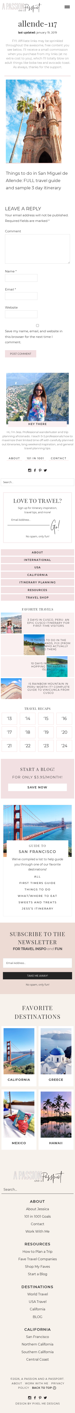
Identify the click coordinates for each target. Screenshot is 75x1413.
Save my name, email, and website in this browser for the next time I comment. (33, 336)
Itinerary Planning (37, 582)
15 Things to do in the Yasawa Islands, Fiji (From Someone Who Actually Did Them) (48, 645)
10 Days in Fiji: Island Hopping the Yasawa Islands (48, 666)
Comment (13, 231)
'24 (64, 745)
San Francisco (37, 1337)
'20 (64, 732)
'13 (9, 718)
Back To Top (42, 1387)
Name (11, 271)
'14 (27, 718)
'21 (9, 745)
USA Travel (37, 1302)
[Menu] (67, 6)
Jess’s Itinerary (37, 908)
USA (37, 567)
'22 (27, 745)
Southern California (37, 1352)
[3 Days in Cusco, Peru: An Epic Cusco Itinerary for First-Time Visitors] (12, 623)
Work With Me (37, 1231)
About (14, 458)
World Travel (37, 1294)
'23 (46, 745)
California (37, 574)
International (37, 559)
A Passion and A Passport (21, 6)
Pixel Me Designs (46, 1403)
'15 (46, 718)
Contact (58, 458)
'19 (46, 732)
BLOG (37, 1317)
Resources (37, 590)
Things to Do (38, 889)
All (37, 876)
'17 (9, 732)
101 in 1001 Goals (37, 1217)
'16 (64, 718)
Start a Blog (37, 1274)
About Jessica (37, 1209)
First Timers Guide (37, 883)
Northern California (37, 1344)
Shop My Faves (37, 1267)
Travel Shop (37, 597)
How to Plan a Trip (37, 1252)
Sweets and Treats (38, 902)
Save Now (38, 787)
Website (11, 307)
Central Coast (37, 1359)
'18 (27, 732)
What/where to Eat (37, 895)
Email (10, 289)
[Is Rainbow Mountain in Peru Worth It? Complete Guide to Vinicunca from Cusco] (12, 689)
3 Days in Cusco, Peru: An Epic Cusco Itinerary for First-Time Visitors (48, 623)
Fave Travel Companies (37, 1259)
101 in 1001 (35, 458)
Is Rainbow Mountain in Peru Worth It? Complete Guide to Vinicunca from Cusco (48, 688)
